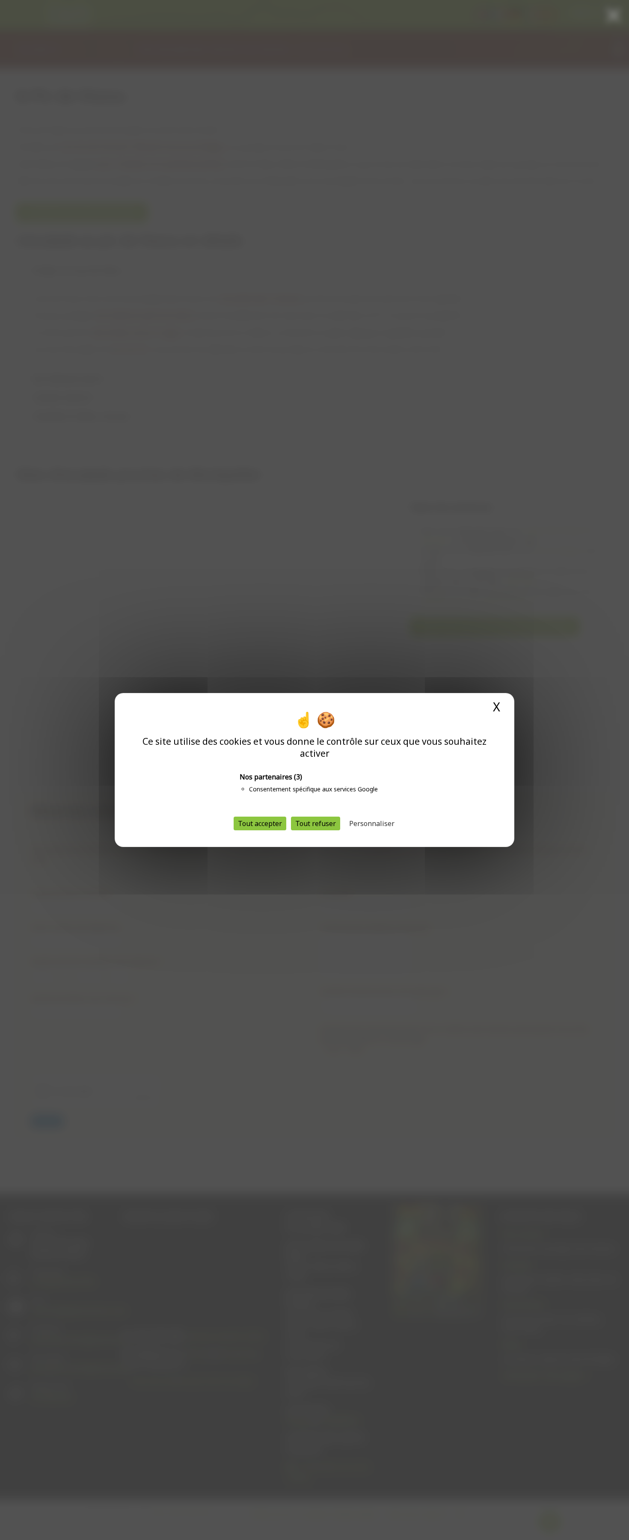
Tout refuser (315, 823)
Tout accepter (260, 823)
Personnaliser (372, 823)
